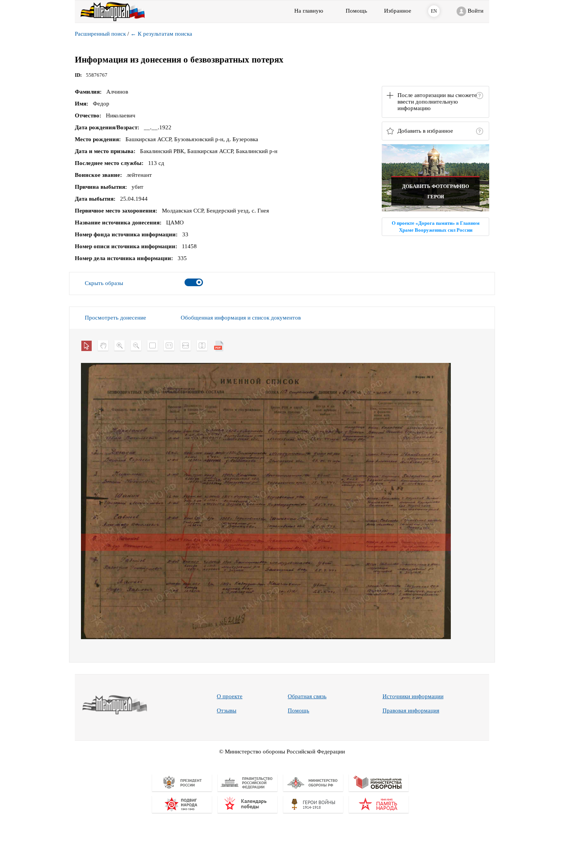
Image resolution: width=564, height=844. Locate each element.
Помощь (298, 710)
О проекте (229, 696)
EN (434, 11)
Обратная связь (307, 696)
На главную (308, 11)
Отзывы (226, 710)
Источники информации (413, 696)
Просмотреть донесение (115, 318)
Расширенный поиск (100, 34)
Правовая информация (411, 710)
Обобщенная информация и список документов (241, 318)
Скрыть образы (104, 283)
